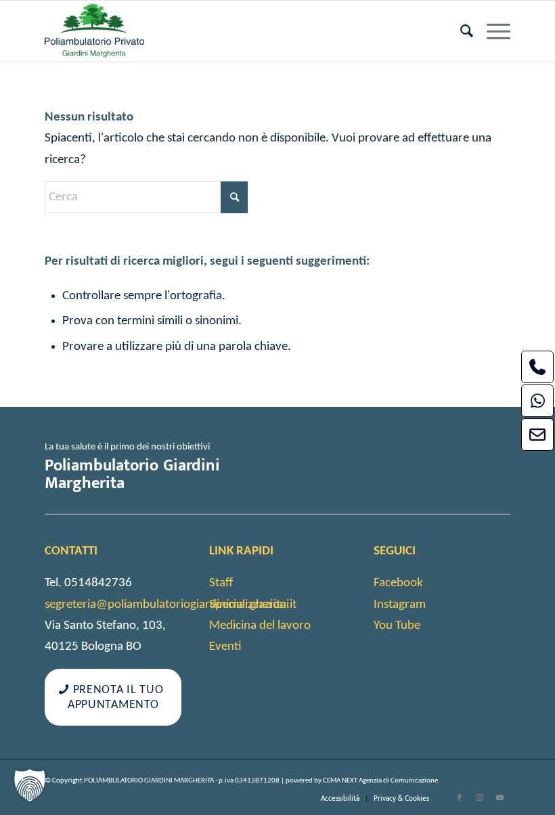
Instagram (400, 604)
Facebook (398, 583)
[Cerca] (460, 31)
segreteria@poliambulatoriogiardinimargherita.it (170, 604)
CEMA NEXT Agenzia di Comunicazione (380, 781)
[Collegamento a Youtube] (500, 798)
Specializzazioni (249, 604)
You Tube (397, 625)
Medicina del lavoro (260, 625)
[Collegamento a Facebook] (459, 798)
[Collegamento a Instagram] (480, 798)
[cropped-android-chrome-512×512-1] (94, 31)
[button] (30, 785)
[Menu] (491, 31)
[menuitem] (460, 31)
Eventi (225, 646)
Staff (221, 583)
